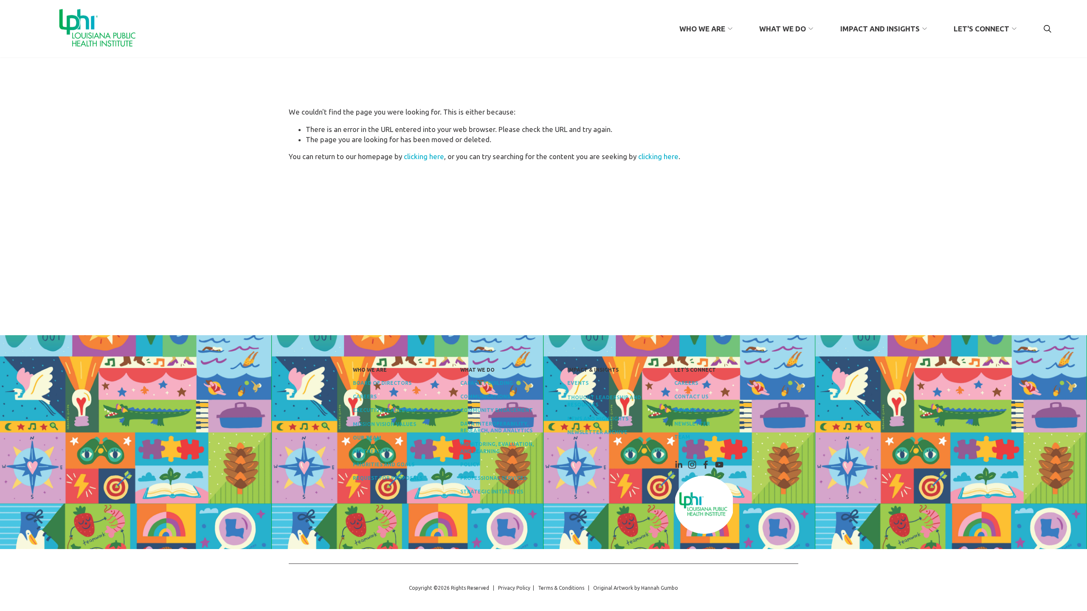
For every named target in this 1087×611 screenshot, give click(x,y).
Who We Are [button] (702, 29)
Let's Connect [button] (981, 29)
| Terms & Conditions (557, 588)
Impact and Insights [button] (880, 29)
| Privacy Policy (510, 588)
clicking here (424, 156)
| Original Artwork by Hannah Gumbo (631, 588)
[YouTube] (719, 464)
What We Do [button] (782, 29)
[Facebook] (705, 464)
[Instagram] (692, 464)
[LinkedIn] (678, 464)
